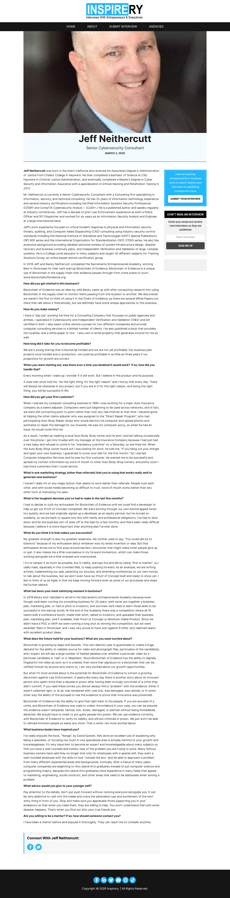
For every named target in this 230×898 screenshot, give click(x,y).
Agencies (156, 26)
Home (70, 26)
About (92, 26)
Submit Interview (123, 26)
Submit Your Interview (185, 198)
